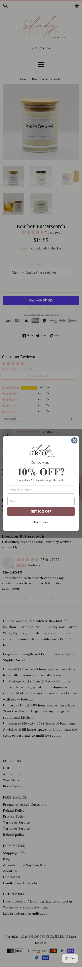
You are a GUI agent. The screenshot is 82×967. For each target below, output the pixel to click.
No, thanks (41, 522)
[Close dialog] (74, 440)
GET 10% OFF (41, 511)
